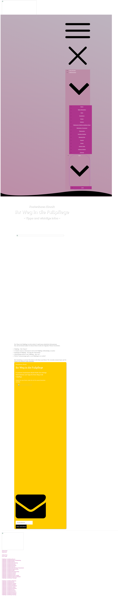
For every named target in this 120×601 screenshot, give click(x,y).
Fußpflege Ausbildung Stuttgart (9, 584)
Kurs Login (4, 556)
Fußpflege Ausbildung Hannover (9, 592)
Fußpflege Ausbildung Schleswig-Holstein (11, 576)
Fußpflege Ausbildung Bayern (8, 559)
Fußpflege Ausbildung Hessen (8, 566)
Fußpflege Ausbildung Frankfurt (9, 583)
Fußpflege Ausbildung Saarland (9, 572)
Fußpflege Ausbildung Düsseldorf (9, 585)
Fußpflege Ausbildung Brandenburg (10, 562)
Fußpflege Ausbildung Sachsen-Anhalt (10, 575)
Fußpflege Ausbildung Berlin (8, 561)
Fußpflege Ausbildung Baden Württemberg (11, 560)
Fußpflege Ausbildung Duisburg (9, 594)
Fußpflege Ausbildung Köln (8, 582)
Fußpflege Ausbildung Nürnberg (9, 593)
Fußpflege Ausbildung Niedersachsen (10, 569)
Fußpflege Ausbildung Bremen (8, 564)
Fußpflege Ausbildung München (9, 580)
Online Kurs (4, 555)
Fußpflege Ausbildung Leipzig (8, 587)
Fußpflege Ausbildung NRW (8, 570)
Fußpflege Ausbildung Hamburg (9, 565)
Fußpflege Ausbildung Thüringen (9, 578)
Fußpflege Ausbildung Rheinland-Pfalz (10, 571)
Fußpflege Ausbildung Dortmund (9, 588)
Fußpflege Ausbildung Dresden (9, 590)
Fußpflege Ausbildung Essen (8, 589)
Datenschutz (4, 550)
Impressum (4, 552)
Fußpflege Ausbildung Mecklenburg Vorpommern (13, 567)
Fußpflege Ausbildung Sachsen (9, 574)
